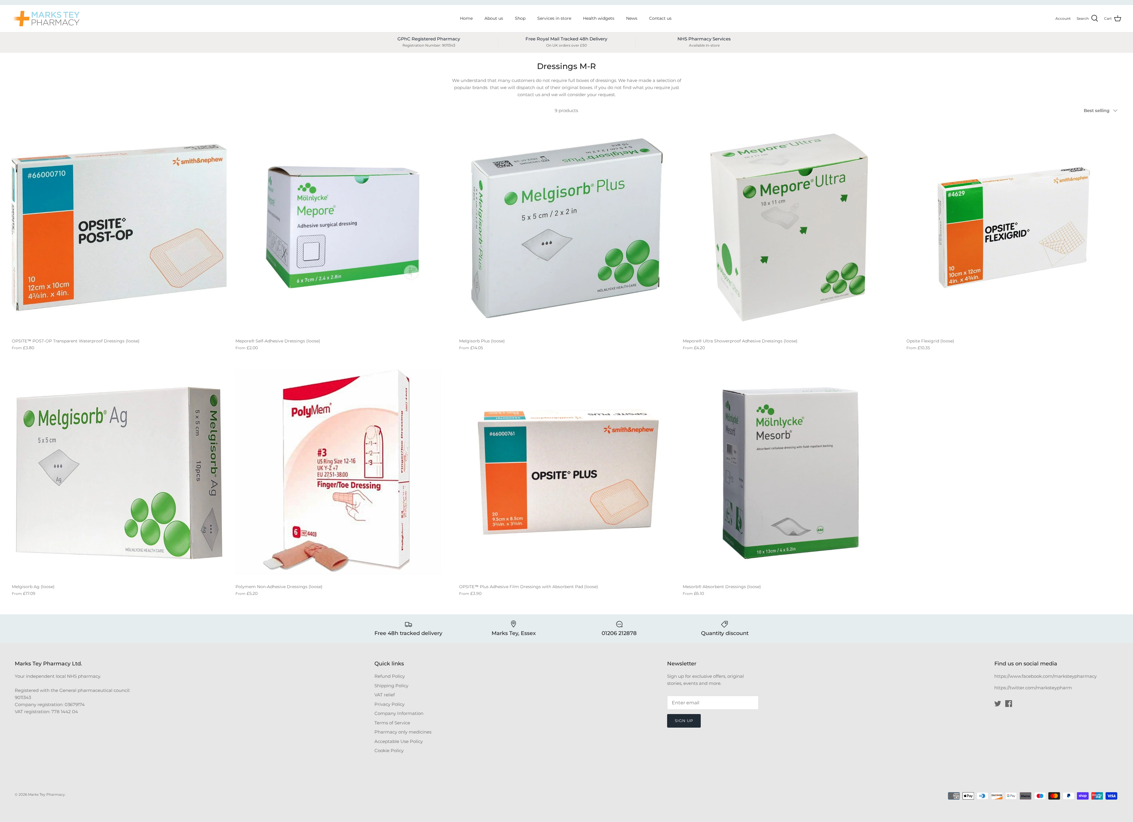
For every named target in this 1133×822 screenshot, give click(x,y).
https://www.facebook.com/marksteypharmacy (1045, 676)
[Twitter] (997, 703)
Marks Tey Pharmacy (46, 794)
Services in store (554, 18)
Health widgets (598, 18)
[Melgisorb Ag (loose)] (119, 473)
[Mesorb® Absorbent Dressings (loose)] (790, 473)
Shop (520, 18)
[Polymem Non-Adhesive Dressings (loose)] (342, 473)
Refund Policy (389, 676)
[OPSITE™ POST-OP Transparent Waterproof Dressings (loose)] (119, 227)
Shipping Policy (391, 685)
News (631, 18)
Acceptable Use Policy (398, 741)
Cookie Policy (389, 750)
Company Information (398, 713)
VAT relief (384, 695)
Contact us (660, 18)
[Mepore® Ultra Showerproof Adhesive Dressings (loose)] (790, 227)
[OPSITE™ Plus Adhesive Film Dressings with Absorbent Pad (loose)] (566, 473)
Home (466, 18)
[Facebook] (1008, 703)
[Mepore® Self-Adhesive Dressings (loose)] (342, 227)
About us (493, 18)
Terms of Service (392, 723)
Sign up (684, 720)
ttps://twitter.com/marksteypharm (1034, 687)
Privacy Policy (389, 704)
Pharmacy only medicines (402, 732)
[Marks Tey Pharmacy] (46, 18)
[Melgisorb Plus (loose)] (566, 227)
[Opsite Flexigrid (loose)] (1013, 227)
